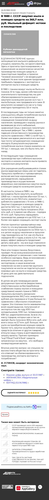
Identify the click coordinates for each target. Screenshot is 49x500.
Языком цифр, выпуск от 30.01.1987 (24, 375)
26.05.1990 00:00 (8, 10)
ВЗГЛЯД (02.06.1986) (16, 383)
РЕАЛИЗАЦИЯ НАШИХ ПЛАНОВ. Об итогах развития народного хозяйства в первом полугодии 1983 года (27, 443)
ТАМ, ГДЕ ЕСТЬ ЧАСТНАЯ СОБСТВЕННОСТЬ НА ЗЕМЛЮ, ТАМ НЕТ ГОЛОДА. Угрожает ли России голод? (28, 459)
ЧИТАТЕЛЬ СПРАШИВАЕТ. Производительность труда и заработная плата (28, 451)
